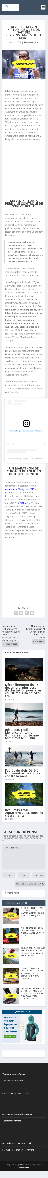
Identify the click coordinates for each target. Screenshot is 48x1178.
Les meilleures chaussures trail (16, 1143)
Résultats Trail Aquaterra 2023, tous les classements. (24, 813)
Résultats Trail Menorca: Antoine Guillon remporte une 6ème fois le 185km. (22, 734)
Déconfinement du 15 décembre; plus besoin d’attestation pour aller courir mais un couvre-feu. (23, 690)
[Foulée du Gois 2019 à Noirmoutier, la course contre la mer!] (24, 755)
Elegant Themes (22, 1165)
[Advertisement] (24, 170)
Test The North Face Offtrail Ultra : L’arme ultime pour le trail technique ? (33, 912)
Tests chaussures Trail (12, 1080)
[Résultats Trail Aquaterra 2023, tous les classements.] (24, 794)
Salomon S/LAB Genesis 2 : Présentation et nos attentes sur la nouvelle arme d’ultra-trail (33, 993)
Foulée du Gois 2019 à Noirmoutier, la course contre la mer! (22, 773)
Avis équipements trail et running (18, 1114)
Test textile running (11, 1120)
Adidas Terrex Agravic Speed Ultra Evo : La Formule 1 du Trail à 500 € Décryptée (33, 952)
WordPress (24, 1167)
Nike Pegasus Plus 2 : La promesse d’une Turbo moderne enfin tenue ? (33, 932)
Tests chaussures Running (14, 1074)
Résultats (28, 42)
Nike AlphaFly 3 (22, 502)
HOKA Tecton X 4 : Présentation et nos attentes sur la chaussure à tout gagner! (32, 973)
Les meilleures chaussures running (18, 1150)
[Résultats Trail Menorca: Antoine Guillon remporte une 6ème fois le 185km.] (24, 714)
